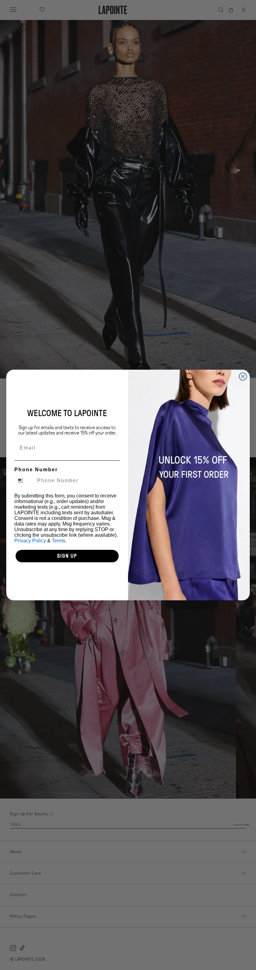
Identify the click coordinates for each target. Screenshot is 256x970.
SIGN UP (67, 556)
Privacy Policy (30, 540)
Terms (58, 540)
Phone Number (36, 469)
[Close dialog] (243, 376)
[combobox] (24, 481)
